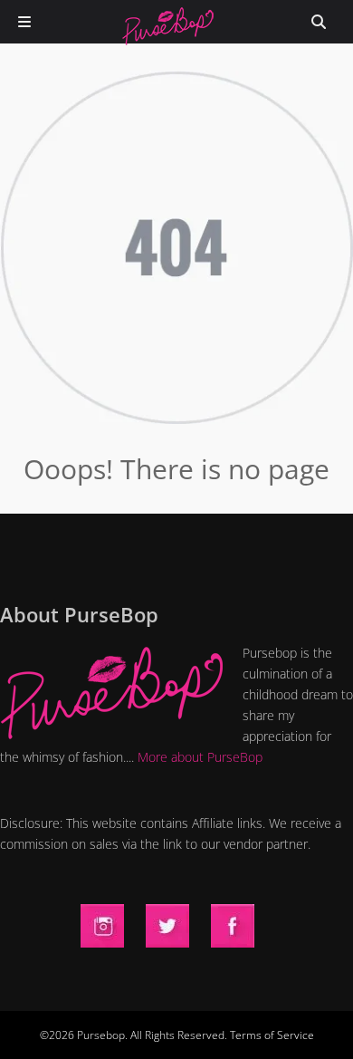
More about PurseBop (200, 756)
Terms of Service (272, 1035)
